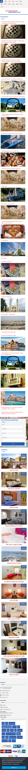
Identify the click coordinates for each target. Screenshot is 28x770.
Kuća (15, 730)
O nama (3, 733)
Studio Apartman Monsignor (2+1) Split (14, 656)
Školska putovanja (13, 737)
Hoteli (8, 730)
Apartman (6, 727)
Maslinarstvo (20, 730)
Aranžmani (14, 726)
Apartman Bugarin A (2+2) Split (14, 526)
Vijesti (10, 740)
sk (14, 4)
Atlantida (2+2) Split (14, 637)
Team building (19, 737)
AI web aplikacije (12, 723)
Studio (7, 737)
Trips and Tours (4, 740)
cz (22, 4)
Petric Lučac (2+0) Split (14, 619)
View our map (4, 697)
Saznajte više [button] (16, 764)
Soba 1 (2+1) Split (14, 674)
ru (18, 4)
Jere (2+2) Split (14, 600)
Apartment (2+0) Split (14, 488)
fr (18, 1)
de (6, 1)
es (14, 1)
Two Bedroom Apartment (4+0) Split (14, 581)
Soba (18, 734)
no (10, 4)
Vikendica (13, 740)
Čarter (19, 726)
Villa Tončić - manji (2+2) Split (14, 544)
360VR (3, 723)
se (21, 1)
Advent (6, 723)
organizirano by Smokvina (10, 733)
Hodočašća (4, 730)
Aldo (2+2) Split (14, 507)
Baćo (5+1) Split (14, 470)
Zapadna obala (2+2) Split (14, 563)
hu (6, 4)
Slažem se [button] (14, 767)
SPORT (3, 737)
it (10, 1)
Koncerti (11, 730)
